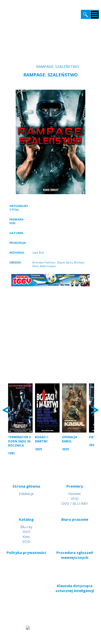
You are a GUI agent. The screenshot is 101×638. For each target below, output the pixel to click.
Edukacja (26, 493)
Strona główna (26, 486)
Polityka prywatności (26, 552)
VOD (75, 498)
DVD (26, 531)
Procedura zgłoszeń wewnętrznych (74, 555)
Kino (26, 536)
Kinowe (74, 493)
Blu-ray (26, 526)
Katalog (26, 519)
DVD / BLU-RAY (75, 503)
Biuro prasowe (74, 519)
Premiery (74, 486)
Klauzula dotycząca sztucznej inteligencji (74, 588)
